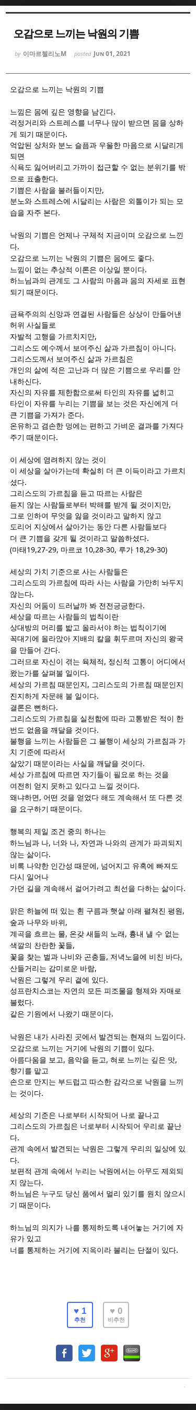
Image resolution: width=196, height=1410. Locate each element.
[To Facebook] (64, 1348)
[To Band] (131, 1348)
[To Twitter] (86, 1348)
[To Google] (109, 1348)
